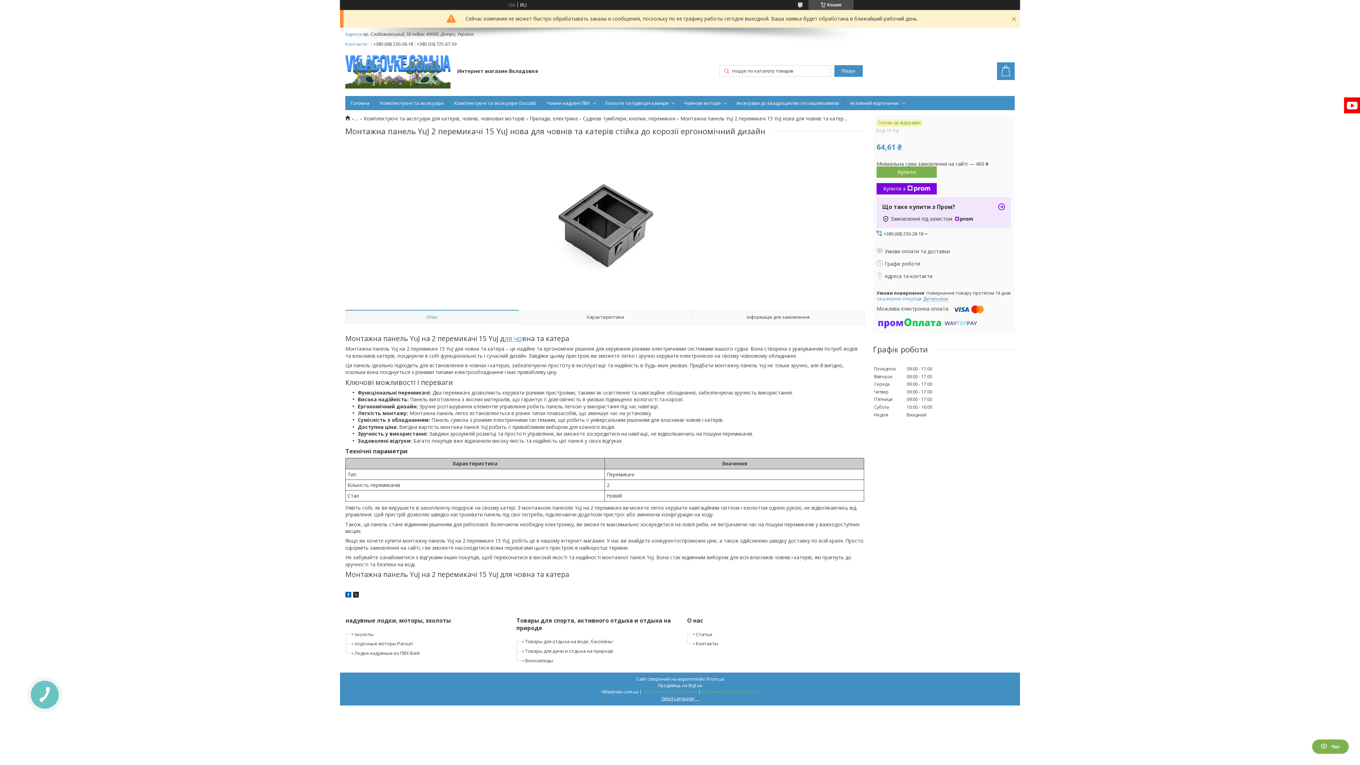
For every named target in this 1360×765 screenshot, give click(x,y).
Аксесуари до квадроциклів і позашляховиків (787, 103)
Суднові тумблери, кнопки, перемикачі (629, 118)
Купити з (894, 188)
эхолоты (364, 634)
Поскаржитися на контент (670, 692)
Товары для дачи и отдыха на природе (569, 651)
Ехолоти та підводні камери (637, 103)
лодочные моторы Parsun (384, 643)
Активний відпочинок (874, 103)
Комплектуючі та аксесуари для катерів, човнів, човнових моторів (444, 118)
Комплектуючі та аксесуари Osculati (495, 103)
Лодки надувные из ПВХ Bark (387, 653)
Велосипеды (539, 660)
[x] (356, 595)
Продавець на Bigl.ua (680, 685)
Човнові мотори (702, 103)
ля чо (513, 338)
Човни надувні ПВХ (568, 103)
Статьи (704, 634)
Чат (1335, 746)
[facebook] (348, 595)
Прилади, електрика (553, 118)
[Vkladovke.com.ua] (397, 71)
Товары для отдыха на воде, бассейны (569, 641)
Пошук (848, 71)
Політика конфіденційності (730, 692)
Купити (907, 171)
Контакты (707, 643)
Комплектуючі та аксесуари (411, 103)
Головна (360, 103)
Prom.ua (715, 679)
